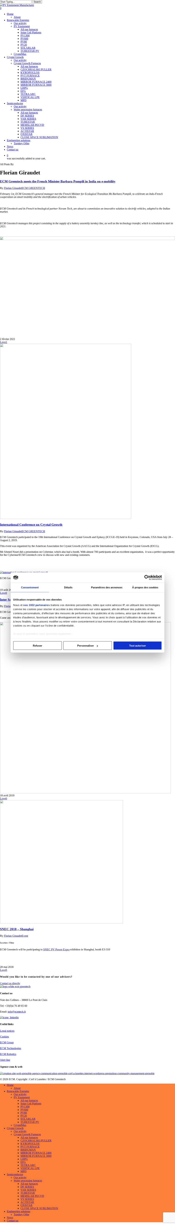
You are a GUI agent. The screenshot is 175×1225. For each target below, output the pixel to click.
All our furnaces (29, 1100)
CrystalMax (20, 1125)
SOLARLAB (28, 1118)
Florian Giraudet (13, 188)
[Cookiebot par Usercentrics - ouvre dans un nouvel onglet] (147, 577)
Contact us (12, 1220)
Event (25, 935)
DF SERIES (27, 1186)
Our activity (20, 1094)
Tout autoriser (137, 645)
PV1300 (25, 1106)
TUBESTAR (28, 1192)
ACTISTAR (27, 1202)
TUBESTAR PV (30, 1122)
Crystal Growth (15, 1128)
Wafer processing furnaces (28, 1180)
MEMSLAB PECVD (32, 1196)
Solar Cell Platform (31, 1103)
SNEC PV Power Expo (56, 949)
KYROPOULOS (30, 1143)
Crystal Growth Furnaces (27, 1134)
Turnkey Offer (21, 1214)
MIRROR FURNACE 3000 (36, 1155)
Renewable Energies (18, 1091)
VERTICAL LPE (30, 1168)
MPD (23, 1171)
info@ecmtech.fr (17, 1011)
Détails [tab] (68, 587)
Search (37, 2)
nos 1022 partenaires (36, 604)
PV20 (24, 1115)
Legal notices (7, 1030)
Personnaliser (85, 645)
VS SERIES (27, 1199)
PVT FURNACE (30, 1146)
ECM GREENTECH (33, 188)
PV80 (24, 1112)
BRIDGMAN (28, 1149)
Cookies (4, 1036)
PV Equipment (22, 1097)
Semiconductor (15, 1174)
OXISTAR (26, 1205)
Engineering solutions (18, 1211)
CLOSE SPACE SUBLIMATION (39, 1208)
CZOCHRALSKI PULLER (36, 1140)
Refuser (37, 645)
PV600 (24, 1109)
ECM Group (7, 1042)
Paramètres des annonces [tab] (106, 587)
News (10, 1217)
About (17, 1088)
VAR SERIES (28, 1189)
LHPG (24, 1159)
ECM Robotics (8, 1054)
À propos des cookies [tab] (145, 587)
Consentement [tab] (30, 587)
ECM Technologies (10, 1048)
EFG (23, 1162)
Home (10, 1085)
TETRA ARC (28, 1165)
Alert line (5, 1059)
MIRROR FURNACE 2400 (36, 1152)
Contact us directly (10, 983)
